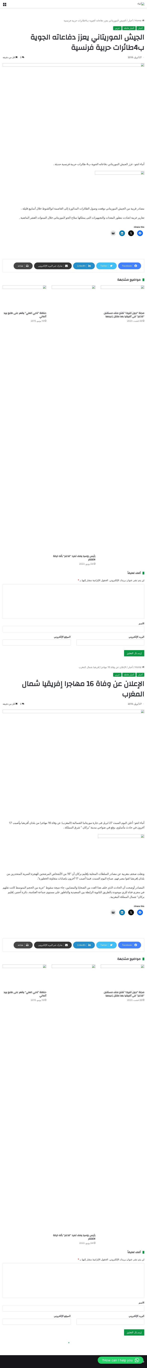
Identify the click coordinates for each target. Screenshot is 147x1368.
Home (138, 20)
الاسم (141, 623)
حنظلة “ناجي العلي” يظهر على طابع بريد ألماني (25, 315)
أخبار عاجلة (129, 28)
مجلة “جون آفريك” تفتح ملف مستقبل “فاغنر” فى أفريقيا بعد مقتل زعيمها (124, 315)
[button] (120, 1360)
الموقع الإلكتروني (62, 636)
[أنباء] (140, 3)
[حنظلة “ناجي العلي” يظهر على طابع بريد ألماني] (24, 297)
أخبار (130, 20)
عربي (117, 28)
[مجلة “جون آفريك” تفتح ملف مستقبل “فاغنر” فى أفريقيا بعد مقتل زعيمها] (122, 297)
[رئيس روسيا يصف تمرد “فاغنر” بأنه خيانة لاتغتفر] (73, 419)
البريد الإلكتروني (136, 636)
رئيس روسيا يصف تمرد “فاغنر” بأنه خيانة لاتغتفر (74, 558)
